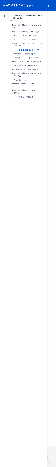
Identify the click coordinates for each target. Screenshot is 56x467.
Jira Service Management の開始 (25, 31)
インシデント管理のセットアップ (25, 50)
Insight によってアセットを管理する (27, 61)
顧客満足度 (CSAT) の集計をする (25, 69)
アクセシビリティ (19, 80)
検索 (48, 6)
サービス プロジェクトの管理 (24, 35)
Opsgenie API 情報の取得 (24, 54)
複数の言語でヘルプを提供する (24, 65)
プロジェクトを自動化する (22, 97)
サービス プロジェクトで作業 (24, 39)
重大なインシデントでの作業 (26, 57)
